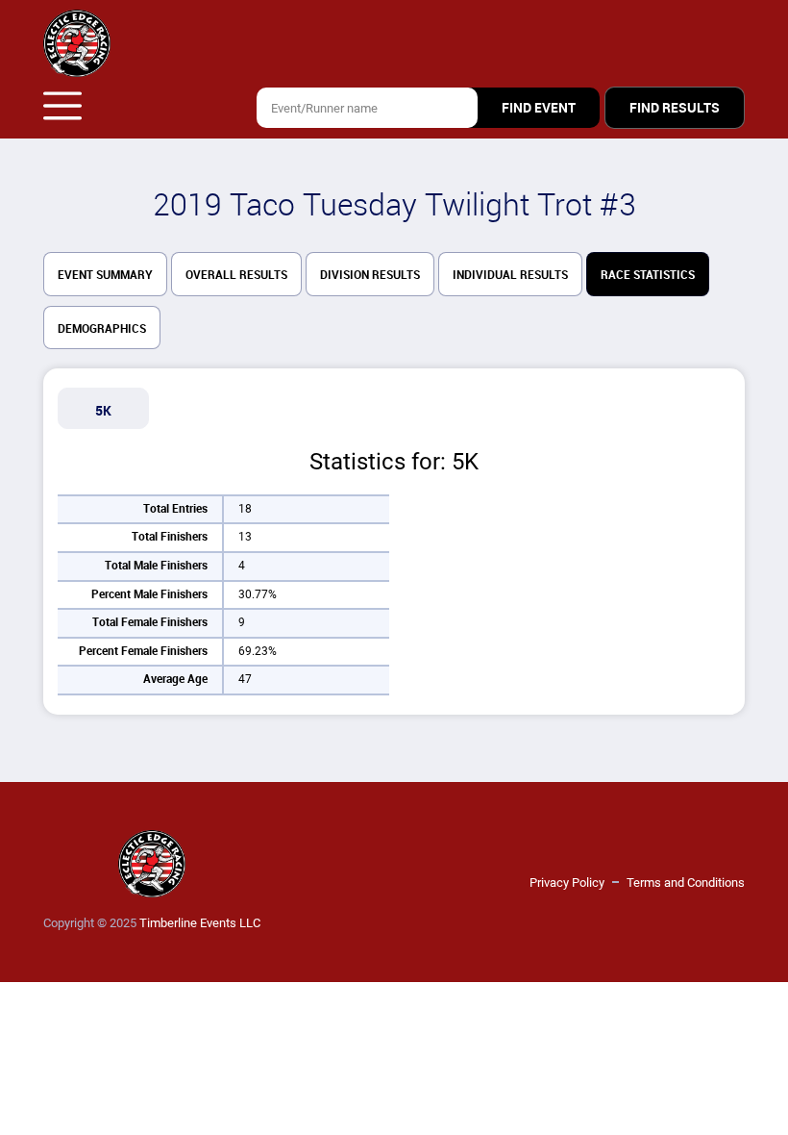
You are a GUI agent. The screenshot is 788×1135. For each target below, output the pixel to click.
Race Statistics (648, 275)
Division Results (370, 275)
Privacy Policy (566, 882)
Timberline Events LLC (199, 923)
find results (674, 107)
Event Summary (105, 275)
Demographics (102, 329)
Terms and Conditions (686, 882)
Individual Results (510, 275)
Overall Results (236, 275)
